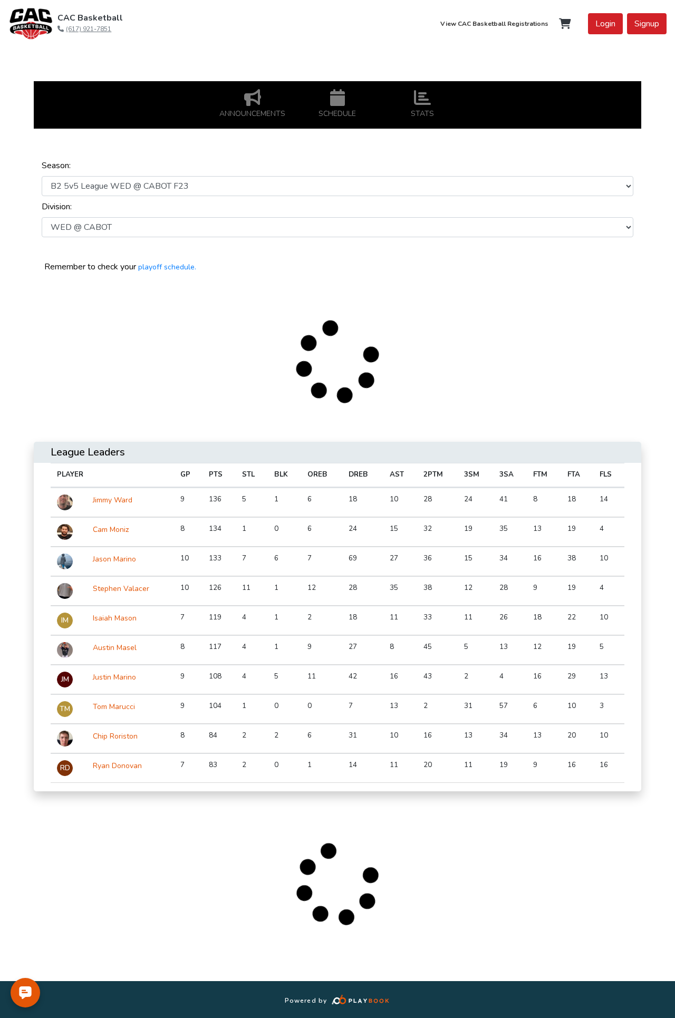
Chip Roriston (115, 736)
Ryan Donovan (117, 766)
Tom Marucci (114, 707)
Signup (646, 24)
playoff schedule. (167, 267)
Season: (56, 165)
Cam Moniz (111, 530)
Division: (57, 206)
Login (605, 24)
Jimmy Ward (112, 500)
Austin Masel (115, 648)
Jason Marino (114, 559)
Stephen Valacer (121, 589)
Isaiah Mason (115, 618)
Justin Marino (114, 677)
